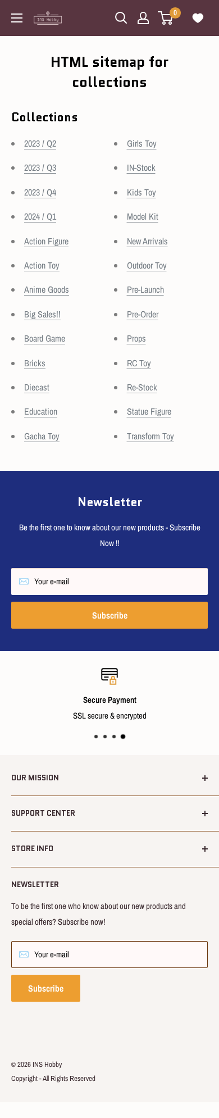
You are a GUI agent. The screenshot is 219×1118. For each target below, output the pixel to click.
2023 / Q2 (40, 143)
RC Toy (139, 363)
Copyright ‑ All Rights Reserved (53, 1078)
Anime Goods (46, 289)
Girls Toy (142, 143)
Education (40, 411)
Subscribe (109, 615)
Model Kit (142, 216)
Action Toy (42, 265)
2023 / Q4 (40, 192)
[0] (166, 18)
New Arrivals (147, 241)
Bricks (34, 363)
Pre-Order (142, 314)
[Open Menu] (16, 17)
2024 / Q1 (40, 216)
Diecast (36, 387)
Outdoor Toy (147, 265)
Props (136, 338)
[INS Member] (143, 18)
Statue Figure (149, 411)
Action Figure (46, 241)
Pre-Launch (145, 289)
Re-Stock (142, 387)
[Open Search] (121, 18)
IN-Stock (141, 167)
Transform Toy (150, 436)
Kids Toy (141, 192)
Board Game (44, 338)
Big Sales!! (42, 314)
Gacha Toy (42, 436)
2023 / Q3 (40, 167)
